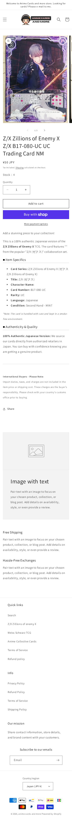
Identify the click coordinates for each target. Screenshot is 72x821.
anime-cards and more (29, 813)
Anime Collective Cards (22, 641)
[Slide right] (44, 130)
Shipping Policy (17, 709)
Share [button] (10, 408)
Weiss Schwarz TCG (19, 632)
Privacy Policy (16, 683)
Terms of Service (18, 650)
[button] (5, 19)
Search (12, 615)
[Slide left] (27, 130)
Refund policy (16, 659)
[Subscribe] (58, 760)
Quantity (7, 182)
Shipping (20, 167)
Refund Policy (16, 692)
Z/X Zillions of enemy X (22, 624)
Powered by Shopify (51, 813)
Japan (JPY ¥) (34, 786)
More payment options (36, 223)
